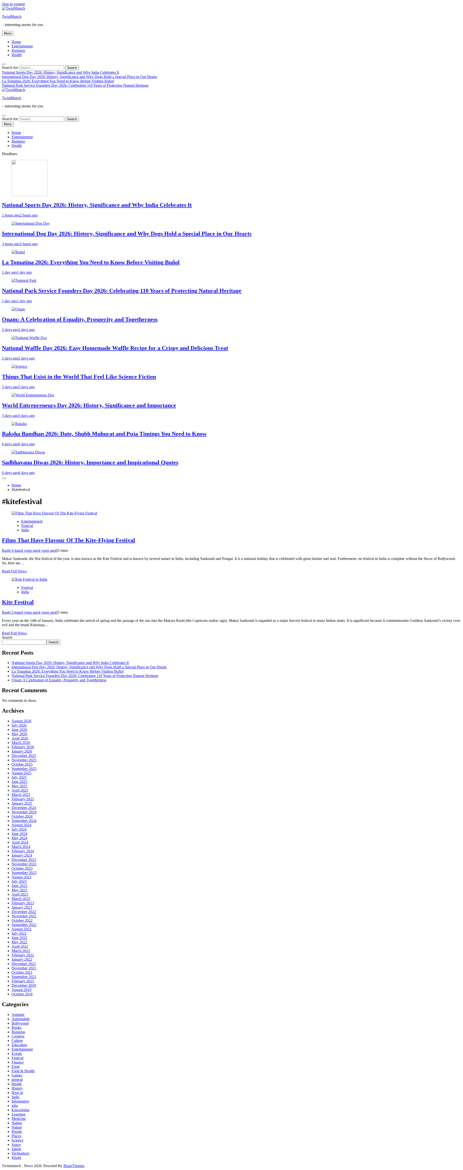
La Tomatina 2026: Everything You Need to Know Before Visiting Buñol (58, 81)
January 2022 (22, 959)
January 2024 (22, 855)
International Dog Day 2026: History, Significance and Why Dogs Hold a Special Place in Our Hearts (79, 77)
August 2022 (21, 929)
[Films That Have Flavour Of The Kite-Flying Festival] (54, 513)
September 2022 (24, 925)
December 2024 (24, 808)
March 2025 (21, 795)
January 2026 (22, 751)
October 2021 (22, 972)
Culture (17, 1041)
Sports (16, 1149)
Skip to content (13, 4)
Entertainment (22, 46)
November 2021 (24, 968)
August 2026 (21, 721)
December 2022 (24, 912)
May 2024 (19, 838)
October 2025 (22, 764)
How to (17, 1093)
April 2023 (20, 894)
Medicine (19, 1119)
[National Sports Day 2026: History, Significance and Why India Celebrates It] (30, 195)
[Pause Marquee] (4, 478)
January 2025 (22, 803)
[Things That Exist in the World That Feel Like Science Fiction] (19, 366)
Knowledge (20, 1110)
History (17, 1088)
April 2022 (20, 946)
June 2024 (19, 834)
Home (16, 42)
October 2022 (22, 920)
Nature (17, 1127)
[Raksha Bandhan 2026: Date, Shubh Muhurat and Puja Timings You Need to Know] (19, 424)
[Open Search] (4, 64)
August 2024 (21, 825)
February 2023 (23, 903)
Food (16, 1067)
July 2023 (19, 881)
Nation (17, 1123)
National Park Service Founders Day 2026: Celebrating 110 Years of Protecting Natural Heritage (75, 85)
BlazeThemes (73, 1166)
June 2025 (19, 782)
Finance (18, 1062)
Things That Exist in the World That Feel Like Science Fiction (79, 377)
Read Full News (14, 571)
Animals (18, 1014)
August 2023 (21, 877)
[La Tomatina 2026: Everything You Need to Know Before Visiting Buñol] (18, 252)
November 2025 (24, 760)
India (25, 530)
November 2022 (24, 916)
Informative (20, 1101)
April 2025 (20, 790)
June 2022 (19, 938)
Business (18, 50)
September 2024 (24, 821)
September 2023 (24, 873)
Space (16, 1145)
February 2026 (23, 747)
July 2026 (19, 725)
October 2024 (22, 816)
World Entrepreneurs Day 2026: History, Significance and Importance (89, 405)
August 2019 (21, 990)
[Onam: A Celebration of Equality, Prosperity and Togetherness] (18, 309)
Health (17, 55)
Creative (18, 1036)
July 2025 (19, 777)
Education (19, 1045)
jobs (15, 1106)
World (16, 1158)
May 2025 (19, 786)
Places (16, 1136)
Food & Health (23, 1071)
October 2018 (22, 994)
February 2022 (23, 955)
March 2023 (21, 899)
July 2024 (19, 829)
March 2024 (21, 847)
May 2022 (19, 942)
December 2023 (24, 860)
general (17, 1080)
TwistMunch (11, 16)
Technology (21, 1153)
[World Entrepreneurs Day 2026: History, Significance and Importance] (33, 395)
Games (17, 1075)
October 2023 (22, 868)
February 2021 (23, 981)
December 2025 (24, 756)
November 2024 (24, 812)
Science (17, 1140)
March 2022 (21, 951)
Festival (27, 526)
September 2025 (24, 769)
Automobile (21, 1019)
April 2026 (20, 738)
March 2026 (21, 743)
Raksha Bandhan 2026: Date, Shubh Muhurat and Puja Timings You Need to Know (104, 434)
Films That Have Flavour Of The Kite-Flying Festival (68, 540)
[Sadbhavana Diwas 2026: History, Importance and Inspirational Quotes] (28, 452)
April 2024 (20, 842)
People (17, 1132)
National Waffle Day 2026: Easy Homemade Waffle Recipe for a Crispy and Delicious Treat (115, 348)
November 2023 (24, 864)
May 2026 (19, 734)
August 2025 (21, 773)
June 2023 (19, 886)
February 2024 (23, 851)
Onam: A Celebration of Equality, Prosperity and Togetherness (79, 319)
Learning (18, 1114)
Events (17, 1054)
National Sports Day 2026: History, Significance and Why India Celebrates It (60, 72)
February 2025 (23, 799)
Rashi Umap (11, 550)
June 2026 (19, 730)
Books (16, 1027)
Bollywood (20, 1023)
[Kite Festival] (29, 579)
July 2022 (19, 933)
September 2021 (24, 977)
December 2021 (24, 964)
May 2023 (19, 890)
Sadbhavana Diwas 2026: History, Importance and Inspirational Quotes (90, 462)
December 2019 (24, 985)
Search (7, 637)
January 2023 (22, 907)
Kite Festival (18, 602)
